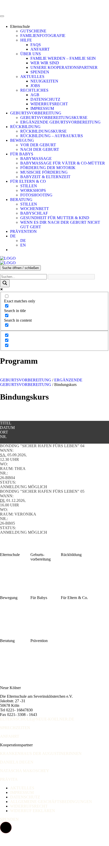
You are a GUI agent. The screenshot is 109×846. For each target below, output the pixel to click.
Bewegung (22, 140)
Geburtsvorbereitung (35, 113)
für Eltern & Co (28, 181)
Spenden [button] (9, 819)
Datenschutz (45, 99)
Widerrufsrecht (49, 104)
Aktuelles (32, 76)
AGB (34, 95)
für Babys (21, 154)
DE (13, 236)
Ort (4, 432)
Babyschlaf (34, 213)
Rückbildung (25, 127)
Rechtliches (34, 90)
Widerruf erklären (32, 811)
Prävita (9, 779)
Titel (5, 423)
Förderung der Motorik (48, 168)
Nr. (3, 437)
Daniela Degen (16, 762)
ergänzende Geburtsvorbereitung (41, 382)
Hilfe (26, 40)
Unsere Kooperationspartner (64, 67)
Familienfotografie (42, 35)
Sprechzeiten (15, 728)
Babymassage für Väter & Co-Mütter (62, 163)
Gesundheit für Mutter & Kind (54, 218)
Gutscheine (33, 31)
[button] (6, 827)
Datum (7, 427)
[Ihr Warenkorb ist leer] (15, 249)
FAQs (35, 45)
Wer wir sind (44, 63)
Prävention (23, 231)
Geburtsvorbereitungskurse (53, 117)
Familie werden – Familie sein (63, 58)
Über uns (30, 54)
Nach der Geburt (39, 149)
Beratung (21, 199)
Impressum (42, 108)
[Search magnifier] (5, 283)
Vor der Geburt (38, 145)
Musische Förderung (44, 172)
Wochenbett (34, 209)
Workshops (33, 190)
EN (23, 245)
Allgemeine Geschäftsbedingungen (51, 801)
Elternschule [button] (20, 26)
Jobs (35, 86)
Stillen (28, 186)
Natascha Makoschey (24, 771)
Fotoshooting (36, 195)
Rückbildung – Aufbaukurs (51, 136)
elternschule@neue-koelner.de (37, 719)
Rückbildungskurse (43, 131)
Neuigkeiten (44, 81)
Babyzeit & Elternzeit (45, 177)
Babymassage (36, 158)
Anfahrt (40, 49)
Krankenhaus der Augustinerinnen (41, 753)
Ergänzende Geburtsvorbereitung (60, 122)
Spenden (39, 72)
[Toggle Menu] (2, 16)
